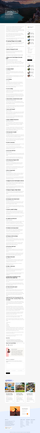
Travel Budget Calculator (30, 1)
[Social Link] (6, 345)
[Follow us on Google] (30, 27)
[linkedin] (10, 345)
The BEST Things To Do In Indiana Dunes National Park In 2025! (14, 341)
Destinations (16, 1)
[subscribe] (27, 414)
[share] (11, 345)
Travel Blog (24, 1)
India (7, 8)
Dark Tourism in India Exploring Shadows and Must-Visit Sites (14, 340)
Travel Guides (20, 1)
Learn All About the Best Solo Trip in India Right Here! (13, 339)
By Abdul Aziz (31, 76)
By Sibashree (31, 34)
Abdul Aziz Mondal (7, 16)
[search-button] (34, 1)
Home (9, 1)
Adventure (12, 1)
